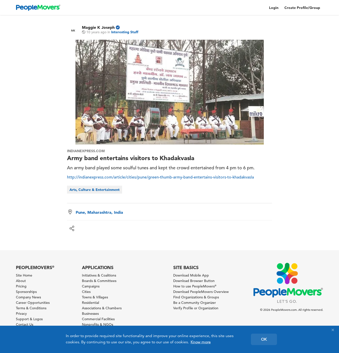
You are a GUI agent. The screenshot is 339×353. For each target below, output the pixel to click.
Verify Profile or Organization (195, 308)
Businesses (90, 313)
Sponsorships (26, 291)
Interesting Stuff (124, 32)
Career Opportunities (33, 302)
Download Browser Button (194, 281)
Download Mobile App (191, 275)
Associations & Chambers (102, 308)
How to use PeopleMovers (194, 286)
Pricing (21, 286)
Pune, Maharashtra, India (99, 212)
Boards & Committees (99, 281)
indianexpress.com (85, 151)
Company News (28, 297)
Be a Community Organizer (194, 302)
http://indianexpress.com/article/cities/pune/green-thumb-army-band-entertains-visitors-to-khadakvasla (160, 177)
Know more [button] (201, 342)
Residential (90, 302)
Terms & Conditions (31, 308)
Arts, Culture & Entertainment (94, 189)
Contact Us (24, 324)
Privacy (21, 313)
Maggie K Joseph (98, 27)
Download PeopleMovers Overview (201, 291)
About (21, 281)
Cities (86, 291)
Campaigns (91, 286)
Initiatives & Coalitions (99, 275)
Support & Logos (29, 319)
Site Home (24, 275)
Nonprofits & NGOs (97, 324)
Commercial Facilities (98, 319)
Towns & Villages (95, 297)
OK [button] (264, 339)
